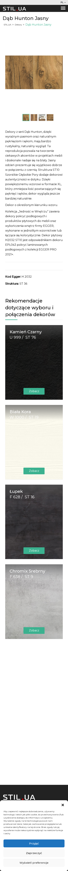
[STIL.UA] (15, 8)
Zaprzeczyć (34, 853)
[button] (63, 804)
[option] (34, 72)
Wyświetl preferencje (34, 862)
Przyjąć (34, 843)
